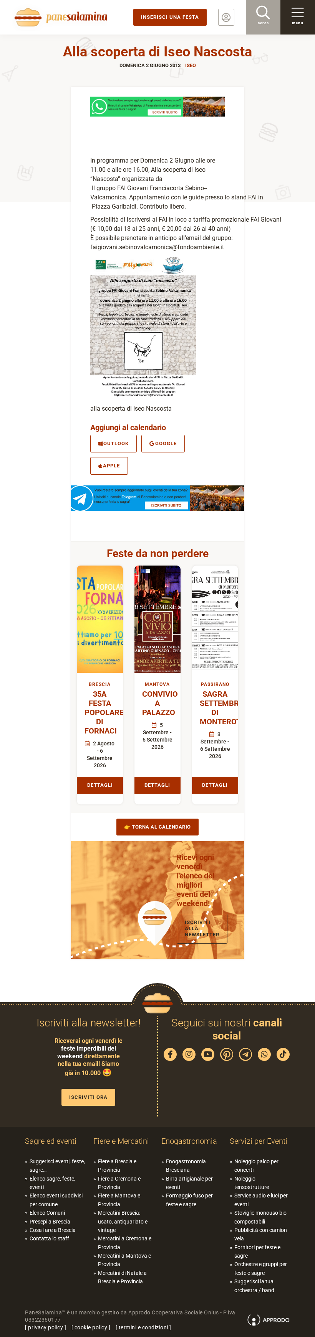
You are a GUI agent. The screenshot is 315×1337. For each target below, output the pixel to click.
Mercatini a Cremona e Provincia (124, 1242)
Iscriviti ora (88, 1097)
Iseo (190, 65)
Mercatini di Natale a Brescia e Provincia (122, 1277)
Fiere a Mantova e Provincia (119, 1199)
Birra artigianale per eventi (189, 1183)
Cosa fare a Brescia (53, 1230)
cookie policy (91, 1327)
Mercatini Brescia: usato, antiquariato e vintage (123, 1221)
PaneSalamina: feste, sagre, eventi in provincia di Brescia (60, 17)
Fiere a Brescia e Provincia (117, 1165)
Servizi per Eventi (258, 1141)
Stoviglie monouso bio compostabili (260, 1217)
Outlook (116, 443)
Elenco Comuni (47, 1213)
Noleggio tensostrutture (251, 1183)
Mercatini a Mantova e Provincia (124, 1260)
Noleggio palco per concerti (256, 1165)
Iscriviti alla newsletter (202, 928)
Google (166, 443)
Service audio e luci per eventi (261, 1199)
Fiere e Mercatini (121, 1141)
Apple (111, 466)
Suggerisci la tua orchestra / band (254, 1285)
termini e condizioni (143, 1327)
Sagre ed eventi (50, 1141)
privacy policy (45, 1327)
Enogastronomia (189, 1141)
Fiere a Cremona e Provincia (119, 1183)
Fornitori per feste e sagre (257, 1251)
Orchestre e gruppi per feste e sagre (260, 1268)
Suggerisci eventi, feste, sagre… (57, 1165)
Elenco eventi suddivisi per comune (56, 1199)
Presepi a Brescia (50, 1222)
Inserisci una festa (170, 17)
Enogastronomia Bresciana (186, 1165)
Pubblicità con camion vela (260, 1234)
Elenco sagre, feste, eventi (52, 1183)
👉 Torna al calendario (157, 827)
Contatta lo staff (49, 1238)
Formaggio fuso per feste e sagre (189, 1199)
